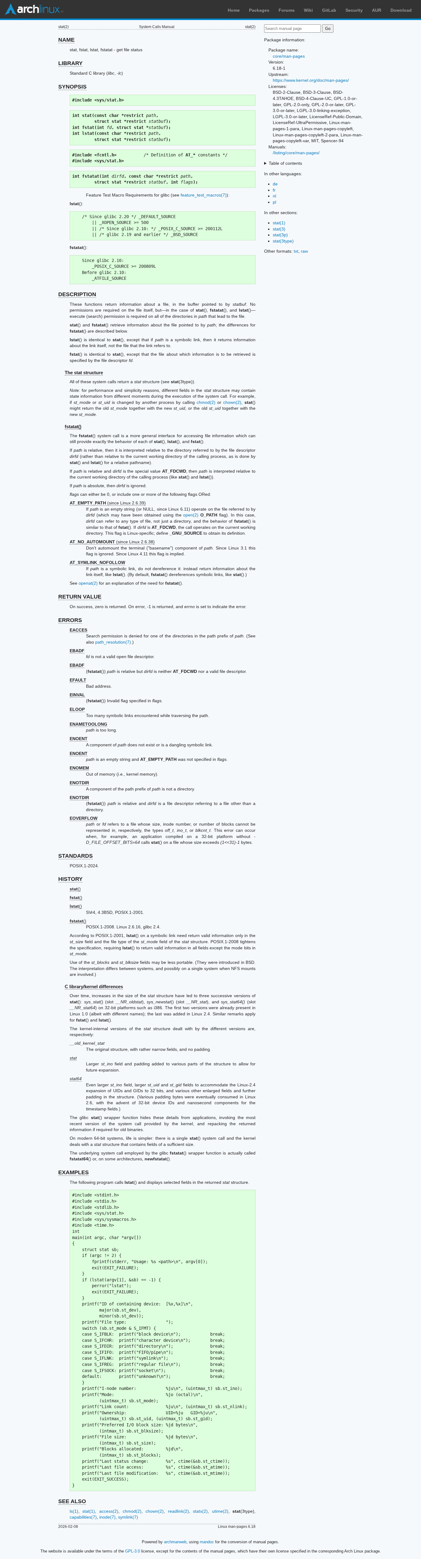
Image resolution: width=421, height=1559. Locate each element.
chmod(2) (206, 402)
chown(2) (232, 402)
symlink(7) (128, 1517)
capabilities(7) (83, 1517)
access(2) (108, 1511)
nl (274, 195)
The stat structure (84, 372)
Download (401, 10)
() (75, 888)
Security (354, 10)
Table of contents (285, 163)
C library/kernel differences (94, 986)
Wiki (308, 10)
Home (234, 10)
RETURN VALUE (79, 597)
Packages (259, 10)
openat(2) (88, 583)
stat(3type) (283, 240)
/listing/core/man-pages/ (296, 152)
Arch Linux (34, 9)
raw (304, 251)
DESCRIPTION (77, 294)
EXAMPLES (73, 1172)
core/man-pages (289, 56)
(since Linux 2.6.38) (112, 541)
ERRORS (70, 620)
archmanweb (175, 1542)
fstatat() (73, 426)
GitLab (329, 10)
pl (274, 202)
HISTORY (70, 879)
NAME (66, 40)
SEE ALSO (72, 1501)
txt (296, 251)
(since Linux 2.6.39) (108, 502)
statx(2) (200, 1511)
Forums (287, 10)
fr (274, 190)
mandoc (207, 1542)
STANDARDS (75, 856)
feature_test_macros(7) (204, 195)
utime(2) (220, 1511)
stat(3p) (280, 234)
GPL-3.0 (132, 1551)
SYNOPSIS (72, 87)
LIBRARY (70, 63)
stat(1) (88, 1511)
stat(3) (279, 228)
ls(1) (74, 1511)
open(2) (190, 514)
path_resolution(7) (113, 642)
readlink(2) (178, 1511)
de (275, 183)
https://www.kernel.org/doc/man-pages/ (311, 80)
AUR (376, 10)
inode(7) (107, 1517)
